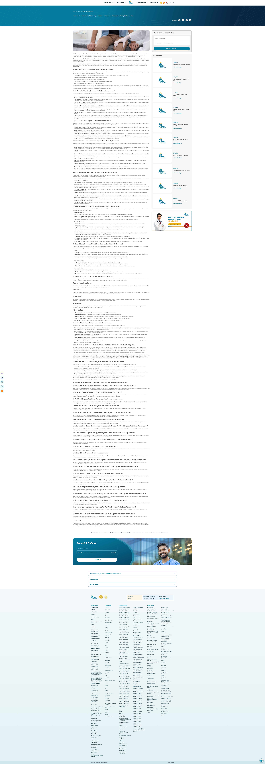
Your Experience (136, 684)
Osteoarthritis (150, 668)
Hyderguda (107, 658)
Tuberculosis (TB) (122, 750)
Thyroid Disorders (122, 748)
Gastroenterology (136, 615)
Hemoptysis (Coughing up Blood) (167, 610)
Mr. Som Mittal (94, 641)
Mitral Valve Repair (150, 705)
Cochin (106, 629)
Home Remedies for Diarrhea (152, 631)
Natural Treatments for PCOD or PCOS (153, 633)
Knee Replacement (151, 685)
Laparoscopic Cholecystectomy (153, 694)
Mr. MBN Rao (93, 640)
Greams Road (107, 609)
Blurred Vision (121, 714)
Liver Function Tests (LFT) (166, 698)
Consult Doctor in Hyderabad (124, 666)
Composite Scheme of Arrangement (95, 716)
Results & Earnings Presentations (94, 701)
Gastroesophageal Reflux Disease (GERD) (124, 727)
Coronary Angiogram (165, 688)
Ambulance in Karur (136, 706)
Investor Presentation (95, 703)
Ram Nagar (107, 672)
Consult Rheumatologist (124, 645)
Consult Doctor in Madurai (124, 693)
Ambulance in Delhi (136, 696)
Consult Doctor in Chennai (124, 665)
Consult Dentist (122, 652)
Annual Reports (94, 698)
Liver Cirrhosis (150, 666)
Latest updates (94, 742)
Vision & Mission (94, 611)
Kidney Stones (122, 737)
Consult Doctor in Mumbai (124, 670)
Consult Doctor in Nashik (124, 696)
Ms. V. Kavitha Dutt (94, 643)
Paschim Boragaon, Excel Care (110, 706)
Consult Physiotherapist (123, 656)
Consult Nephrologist (123, 629)
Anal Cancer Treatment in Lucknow (181, 170)
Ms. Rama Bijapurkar (95, 646)
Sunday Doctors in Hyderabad (124, 612)
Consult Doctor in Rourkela (124, 701)
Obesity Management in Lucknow (181, 64)
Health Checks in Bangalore (138, 657)
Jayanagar (107, 637)
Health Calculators (164, 706)
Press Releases (94, 727)
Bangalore (107, 630)
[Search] (164, 3)
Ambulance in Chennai (137, 695)
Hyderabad (107, 653)
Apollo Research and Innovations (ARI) (97, 652)
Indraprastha (107, 677)
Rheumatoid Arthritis (123, 745)
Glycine (162, 668)
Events (92, 728)
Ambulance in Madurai (137, 713)
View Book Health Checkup (2, 382)
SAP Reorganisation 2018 (96, 720)
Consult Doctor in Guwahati (124, 683)
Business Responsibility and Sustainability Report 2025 (96, 679)
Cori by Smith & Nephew (166, 639)
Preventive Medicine (137, 630)
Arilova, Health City (108, 670)
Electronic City (108, 634)
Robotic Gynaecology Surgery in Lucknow (181, 80)
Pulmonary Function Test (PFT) (167, 696)
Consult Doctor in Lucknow (124, 691)
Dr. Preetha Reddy (94, 631)
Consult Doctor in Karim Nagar (125, 676)
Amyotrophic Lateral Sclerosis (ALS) (153, 642)
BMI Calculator (164, 708)
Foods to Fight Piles (151, 629)
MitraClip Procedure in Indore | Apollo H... (180, 125)
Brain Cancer (149, 646)
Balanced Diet (150, 621)
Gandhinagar (107, 695)
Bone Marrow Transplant (151, 644)
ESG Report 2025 (94, 668)
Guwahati (107, 701)
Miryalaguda (107, 663)
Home (74, 11)
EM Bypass (107, 698)
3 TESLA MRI (163, 644)
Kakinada (106, 673)
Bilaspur (106, 709)
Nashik (106, 690)
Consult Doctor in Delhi (123, 673)
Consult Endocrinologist (123, 650)
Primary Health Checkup (137, 650)
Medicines (163, 662)
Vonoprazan (163, 677)
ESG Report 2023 (94, 664)
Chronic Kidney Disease (123, 718)
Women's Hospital (108, 622)
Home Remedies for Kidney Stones (152, 614)
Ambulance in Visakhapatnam (138, 728)
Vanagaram (107, 610)
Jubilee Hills (107, 660)
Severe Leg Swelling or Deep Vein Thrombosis (166, 623)
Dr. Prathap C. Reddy (95, 629)
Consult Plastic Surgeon (123, 642)
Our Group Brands (94, 616)
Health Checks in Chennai (138, 637)
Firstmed (107, 619)
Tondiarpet (107, 615)
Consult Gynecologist (123, 637)
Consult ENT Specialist (123, 639)
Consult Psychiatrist (123, 658)
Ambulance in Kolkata (137, 709)
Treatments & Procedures (152, 681)
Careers (92, 624)
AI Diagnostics (164, 656)
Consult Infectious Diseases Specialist (124, 654)
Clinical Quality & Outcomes (96, 744)
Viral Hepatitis (122, 753)
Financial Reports (94, 697)
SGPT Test (163, 695)
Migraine (120, 740)
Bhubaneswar (107, 707)
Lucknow (106, 682)
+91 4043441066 (148, 599)
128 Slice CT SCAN (164, 653)
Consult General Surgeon (124, 647)
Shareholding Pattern (95, 708)
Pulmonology (135, 620)
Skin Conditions (150, 675)
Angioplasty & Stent (151, 683)
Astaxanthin (163, 665)
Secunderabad (108, 665)
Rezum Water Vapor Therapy (166, 651)
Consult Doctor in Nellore (124, 699)
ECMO (162, 648)
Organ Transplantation (137, 619)
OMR (106, 614)
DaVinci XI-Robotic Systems (166, 634)
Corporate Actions (94, 690)
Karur (106, 645)
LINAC (162, 646)
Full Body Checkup (136, 644)
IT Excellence (93, 747)
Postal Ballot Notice (95, 692)
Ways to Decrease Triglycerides (153, 623)
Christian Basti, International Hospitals (110, 704)
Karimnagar (107, 662)
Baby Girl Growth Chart (151, 609)
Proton (106, 627)
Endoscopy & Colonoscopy (166, 693)
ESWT (162, 654)
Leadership (93, 614)
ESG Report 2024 (94, 666)
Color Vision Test (164, 713)
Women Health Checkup (138, 654)
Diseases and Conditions (152, 640)
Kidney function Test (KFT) (166, 701)
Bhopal (106, 712)
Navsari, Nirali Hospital (109, 715)
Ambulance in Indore (137, 701)
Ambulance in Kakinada (137, 703)
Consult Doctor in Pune (123, 675)
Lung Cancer (121, 738)
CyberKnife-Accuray (165, 636)
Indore (106, 683)
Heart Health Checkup (137, 639)
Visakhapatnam (108, 668)
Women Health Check (137, 660)
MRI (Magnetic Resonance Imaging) (166, 682)
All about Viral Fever (151, 624)
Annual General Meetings (96, 688)
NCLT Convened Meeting (96, 710)
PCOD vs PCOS (150, 619)
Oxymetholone (164, 673)
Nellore (106, 647)
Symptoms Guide (164, 607)
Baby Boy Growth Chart (151, 610)
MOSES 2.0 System (165, 649)
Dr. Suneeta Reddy (94, 633)
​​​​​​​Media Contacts (94, 732)
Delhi (106, 675)
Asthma (120, 711)
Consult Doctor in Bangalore (124, 668)
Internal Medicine (136, 624)
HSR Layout (107, 635)
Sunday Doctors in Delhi (123, 614)
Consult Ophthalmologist (124, 644)
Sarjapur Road (107, 640)
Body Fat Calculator (165, 711)
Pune (106, 688)
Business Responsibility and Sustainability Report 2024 (96, 676)
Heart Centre (107, 625)
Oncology (135, 612)
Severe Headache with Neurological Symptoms (165, 621)
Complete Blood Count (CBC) (167, 700)
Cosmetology (135, 629)
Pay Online (135, 731)
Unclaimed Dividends (95, 712)
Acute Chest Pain (164, 609)
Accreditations (94, 745)
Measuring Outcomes (95, 750)
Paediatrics (135, 627)
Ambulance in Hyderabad (138, 700)
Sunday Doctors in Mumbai (124, 617)
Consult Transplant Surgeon (124, 659)
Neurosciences (136, 614)
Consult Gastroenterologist (124, 626)
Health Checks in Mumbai (138, 667)
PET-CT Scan (163, 686)
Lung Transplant (150, 703)
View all (148, 638)
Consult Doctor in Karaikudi (124, 688)
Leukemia (149, 665)
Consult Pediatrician (123, 635)
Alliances (92, 619)
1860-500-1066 (164, 599)
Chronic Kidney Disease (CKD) (153, 649)
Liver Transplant (150, 702)
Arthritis (120, 709)
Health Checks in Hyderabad (138, 647)
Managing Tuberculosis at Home (153, 618)
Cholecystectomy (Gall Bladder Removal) (153, 693)
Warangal (107, 667)
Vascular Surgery (136, 625)
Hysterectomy (150, 696)
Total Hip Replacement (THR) (152, 708)
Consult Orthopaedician (123, 622)
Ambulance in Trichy (137, 726)
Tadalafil (162, 675)
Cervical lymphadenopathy (166, 617)
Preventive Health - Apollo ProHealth (138, 678)
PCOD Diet (149, 635)
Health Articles (150, 607)
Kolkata (106, 696)
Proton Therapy (150, 710)
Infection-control (94, 749)
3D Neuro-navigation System (166, 643)
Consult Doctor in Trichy (123, 703)
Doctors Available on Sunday (124, 607)
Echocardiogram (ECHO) (165, 690)
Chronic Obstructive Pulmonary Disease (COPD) (125, 720)
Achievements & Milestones (96, 621)
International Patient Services (138, 729)
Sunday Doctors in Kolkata (124, 615)
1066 (167, 3)
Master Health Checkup (137, 642)
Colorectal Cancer (150, 651)
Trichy (106, 650)
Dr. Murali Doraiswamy (95, 645)
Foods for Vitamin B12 (151, 626)
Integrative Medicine (137, 632)
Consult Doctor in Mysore (124, 694)
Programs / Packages (137, 679)
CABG (148, 689)
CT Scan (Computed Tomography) (165, 685)
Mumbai (106, 685)
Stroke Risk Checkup (137, 664)
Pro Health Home (136, 681)
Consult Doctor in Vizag (123, 704)
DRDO (106, 655)
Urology (134, 617)
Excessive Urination (165, 612)
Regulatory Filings (94, 704)
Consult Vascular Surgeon (124, 640)
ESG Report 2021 (94, 663)
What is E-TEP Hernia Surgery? (180, 155)
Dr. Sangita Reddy (94, 636)
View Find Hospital (2, 377)
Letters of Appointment (95, 693)
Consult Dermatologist (123, 649)
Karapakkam (107, 624)
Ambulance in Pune (136, 723)
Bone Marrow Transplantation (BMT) (152, 687)
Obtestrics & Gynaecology (138, 622)
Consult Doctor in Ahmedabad (125, 678)
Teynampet (107, 612)
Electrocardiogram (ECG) (166, 691)
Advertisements (94, 718)
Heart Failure (121, 729)
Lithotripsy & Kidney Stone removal (152, 700)
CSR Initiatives (94, 661)
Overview (93, 609)
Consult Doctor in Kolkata (124, 671)
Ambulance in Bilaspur (137, 693)
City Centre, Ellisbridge (109, 693)
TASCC (92, 754)
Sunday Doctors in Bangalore (124, 610)
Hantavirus (149, 657)
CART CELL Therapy (151, 690)
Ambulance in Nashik (137, 718)
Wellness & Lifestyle (165, 703)
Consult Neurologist (123, 624)
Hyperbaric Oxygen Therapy (180, 185)
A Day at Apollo (94, 622)
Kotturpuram (107, 617)
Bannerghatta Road (108, 632)
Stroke (120, 747)
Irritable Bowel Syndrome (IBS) (125, 735)
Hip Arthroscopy (150, 707)
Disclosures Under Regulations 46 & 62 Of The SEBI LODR (97, 707)
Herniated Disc (122, 731)
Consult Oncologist (123, 627)
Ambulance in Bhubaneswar (138, 691)
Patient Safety (93, 752)
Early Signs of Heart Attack (152, 612)
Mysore (106, 642)
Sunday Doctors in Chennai (124, 609)
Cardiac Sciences (136, 610)
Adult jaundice (164, 629)
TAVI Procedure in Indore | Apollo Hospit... (181, 110)
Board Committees (94, 685)
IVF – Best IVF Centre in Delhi (180, 201)
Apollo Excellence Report (96, 654)
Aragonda (107, 648)
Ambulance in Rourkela (137, 724)
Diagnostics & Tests (165, 680)
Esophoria (163, 619)
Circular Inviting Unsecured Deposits (96, 714)
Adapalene (163, 663)
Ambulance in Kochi (137, 708)
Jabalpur (106, 714)
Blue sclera (163, 625)
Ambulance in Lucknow (137, 711)
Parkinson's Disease (123, 743)
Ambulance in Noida (137, 721)
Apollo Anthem (94, 612)
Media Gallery (93, 730)
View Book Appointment (2, 373)
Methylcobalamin (164, 672)
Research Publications (95, 656)
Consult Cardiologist (123, 621)
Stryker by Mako (164, 641)
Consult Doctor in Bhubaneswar (125, 680)
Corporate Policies (94, 687)
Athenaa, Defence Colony (110, 680)
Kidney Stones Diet (151, 616)
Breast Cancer (122, 716)
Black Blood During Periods (152, 628)
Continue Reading (177, 67)
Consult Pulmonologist (123, 634)
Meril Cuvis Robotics (165, 638)
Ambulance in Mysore (137, 716)
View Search (2, 391)
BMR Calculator (164, 710)
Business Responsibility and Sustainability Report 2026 (96, 681)
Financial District (108, 657)
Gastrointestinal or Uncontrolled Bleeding (167, 627)
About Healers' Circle (95, 740)
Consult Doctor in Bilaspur (124, 681)
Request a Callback (171, 48)
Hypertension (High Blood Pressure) (124, 733)
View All (120, 661)
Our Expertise (135, 683)
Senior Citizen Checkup (137, 645)
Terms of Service (171, 762)
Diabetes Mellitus (150, 654)
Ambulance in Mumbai (137, 714)
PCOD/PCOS (121, 742)
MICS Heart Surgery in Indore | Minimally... (180, 140)
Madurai (106, 643)
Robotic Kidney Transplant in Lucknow (180, 95)
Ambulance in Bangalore (137, 690)
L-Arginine (163, 670)
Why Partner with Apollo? (96, 735)
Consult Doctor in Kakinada (124, 686)
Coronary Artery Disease (123, 722)
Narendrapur (107, 700)
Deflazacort (163, 667)
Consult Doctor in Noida (123, 698)
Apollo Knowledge (94, 650)
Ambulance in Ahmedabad (138, 688)
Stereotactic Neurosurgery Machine (166, 658)
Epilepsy (120, 725)
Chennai (106, 607)
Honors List (93, 657)
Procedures (79, 11)
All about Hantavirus (151, 637)
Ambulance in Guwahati (137, 698)
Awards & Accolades (95, 617)
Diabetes (121, 723)
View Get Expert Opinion (2, 387)
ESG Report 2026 (94, 669)
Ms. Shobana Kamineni (95, 634)
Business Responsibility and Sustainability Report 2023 (96, 674)
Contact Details (94, 721)
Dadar (106, 687)
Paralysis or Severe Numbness (167, 615)
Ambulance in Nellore (137, 719)
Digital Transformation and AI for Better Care (97, 756)
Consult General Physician (124, 632)
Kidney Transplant (150, 698)
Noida (106, 678)
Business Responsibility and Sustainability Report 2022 (96, 672)
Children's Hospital (108, 620)
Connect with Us (94, 737)
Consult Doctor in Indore (124, 685)
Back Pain (121, 713)
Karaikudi (107, 652)
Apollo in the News (94, 725)
